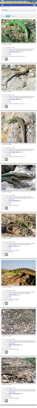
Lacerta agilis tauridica (14, 51)
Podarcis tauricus (13, 246)
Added (13, 16)
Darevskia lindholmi (13, 200)
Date (8, 16)
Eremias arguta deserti (14, 344)
